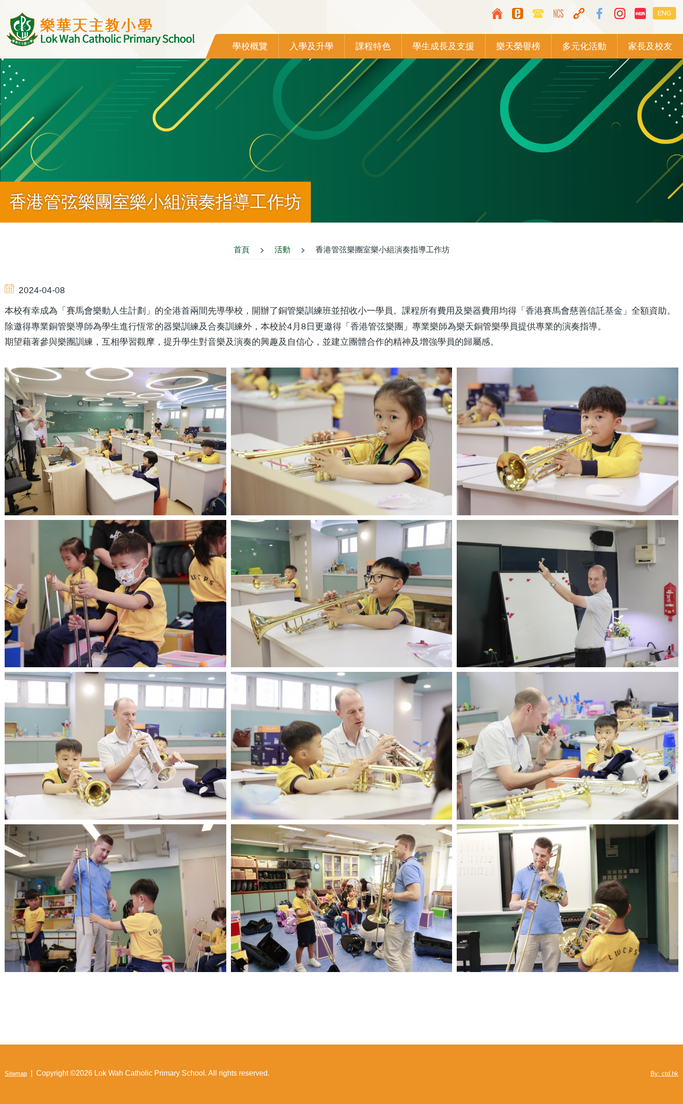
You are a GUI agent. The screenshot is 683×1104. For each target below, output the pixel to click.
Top (648, 1069)
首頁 (242, 249)
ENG (664, 13)
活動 (282, 249)
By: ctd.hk (664, 1073)
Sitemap (16, 1073)
